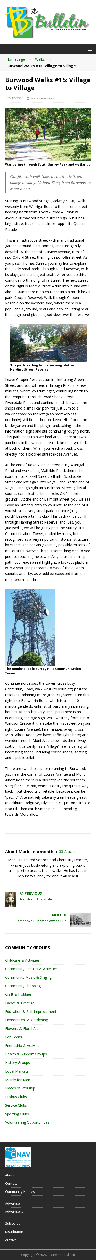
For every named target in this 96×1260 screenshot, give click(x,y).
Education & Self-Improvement (30, 1011)
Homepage (15, 59)
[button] (89, 48)
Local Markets (17, 1071)
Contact (11, 1183)
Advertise (12, 1203)
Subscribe (13, 1223)
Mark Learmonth (43, 98)
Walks (40, 59)
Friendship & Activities (23, 1045)
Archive (11, 1240)
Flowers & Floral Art (21, 1028)
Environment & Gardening (26, 1019)
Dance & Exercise (19, 1003)
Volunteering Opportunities (27, 1122)
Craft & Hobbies (18, 994)
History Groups (17, 1062)
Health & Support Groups (26, 1054)
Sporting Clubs (17, 1113)
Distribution (14, 1231)
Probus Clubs (16, 1096)
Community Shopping (23, 985)
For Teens (13, 1037)
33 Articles (67, 851)
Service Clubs (16, 1105)
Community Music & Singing (28, 977)
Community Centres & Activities (31, 968)
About (9, 1175)
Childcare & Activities (22, 960)
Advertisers (14, 1211)
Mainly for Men (17, 1079)
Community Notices (20, 1191)
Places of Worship (20, 1088)
